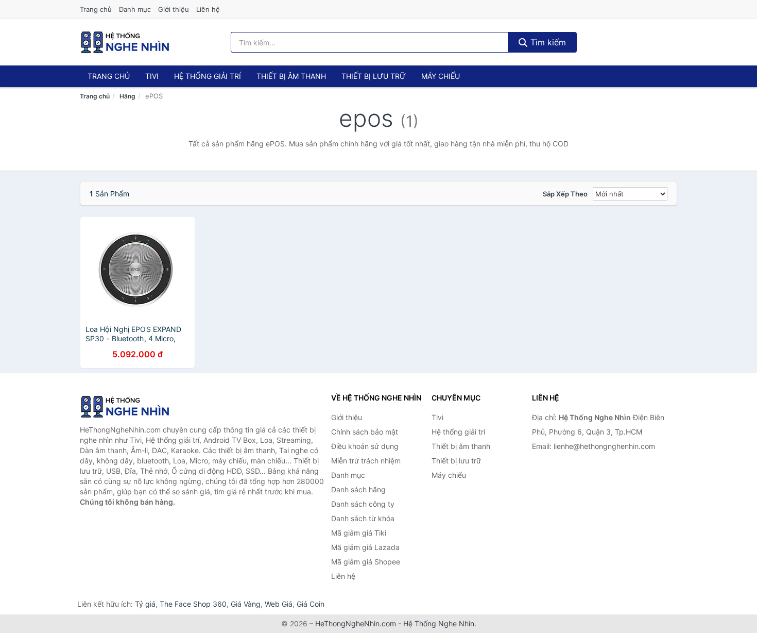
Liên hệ (208, 9)
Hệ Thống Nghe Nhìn (438, 623)
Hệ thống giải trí (207, 76)
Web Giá (279, 603)
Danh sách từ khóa (362, 518)
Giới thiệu (173, 9)
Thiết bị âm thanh (291, 76)
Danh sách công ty (362, 503)
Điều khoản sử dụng (365, 446)
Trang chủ (96, 9)
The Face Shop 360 (193, 603)
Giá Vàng (246, 603)
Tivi (152, 76)
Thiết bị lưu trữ (373, 76)
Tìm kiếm (547, 42)
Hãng (127, 96)
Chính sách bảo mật (364, 431)
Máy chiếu (440, 76)
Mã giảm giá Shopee (365, 561)
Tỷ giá (145, 603)
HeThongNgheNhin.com (355, 623)
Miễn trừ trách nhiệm (366, 460)
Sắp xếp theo (565, 194)
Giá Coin (310, 603)
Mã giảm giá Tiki (358, 532)
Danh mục (135, 9)
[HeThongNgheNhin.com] (125, 42)
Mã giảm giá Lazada (365, 547)
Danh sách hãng (358, 489)
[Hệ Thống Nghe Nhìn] (131, 407)
